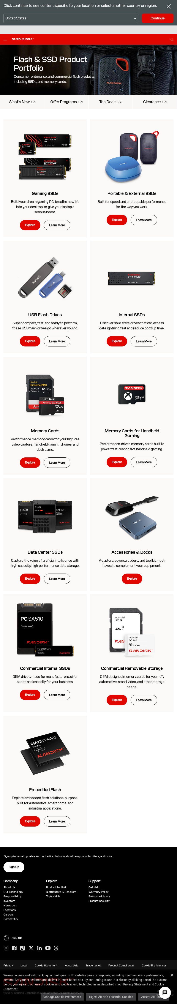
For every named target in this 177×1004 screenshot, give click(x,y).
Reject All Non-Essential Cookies (111, 997)
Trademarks (93, 965)
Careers (8, 914)
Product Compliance (121, 965)
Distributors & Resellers (61, 892)
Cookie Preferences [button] (154, 965)
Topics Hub (53, 896)
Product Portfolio (56, 887)
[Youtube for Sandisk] (48, 948)
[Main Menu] (6, 39)
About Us (9, 887)
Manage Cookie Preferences (62, 997)
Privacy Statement (135, 984)
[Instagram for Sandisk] (6, 948)
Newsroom (10, 905)
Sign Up (14, 867)
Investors (9, 901)
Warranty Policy (98, 892)
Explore (30, 225)
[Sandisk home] (23, 39)
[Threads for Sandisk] (56, 948)
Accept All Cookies (153, 997)
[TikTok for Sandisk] (22, 948)
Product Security (99, 901)
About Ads (71, 965)
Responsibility (12, 896)
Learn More (57, 225)
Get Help (93, 887)
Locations (9, 910)
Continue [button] (158, 18)
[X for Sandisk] (31, 948)
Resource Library (99, 896)
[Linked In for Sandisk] (39, 948)
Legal (24, 965)
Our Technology (13, 892)
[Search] (172, 39)
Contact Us (10, 919)
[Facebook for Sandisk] (14, 948)
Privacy (8, 965)
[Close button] (169, 7)
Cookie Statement (46, 965)
